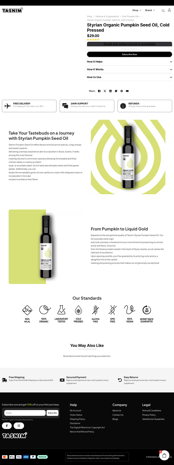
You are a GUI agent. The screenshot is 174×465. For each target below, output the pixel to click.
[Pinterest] (122, 91)
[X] (105, 91)
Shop (135, 10)
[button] (93, 39)
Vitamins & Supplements (107, 16)
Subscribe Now (129, 54)
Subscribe (52, 413)
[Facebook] (99, 91)
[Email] (127, 91)
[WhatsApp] (116, 91)
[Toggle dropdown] (140, 10)
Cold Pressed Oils (130, 16)
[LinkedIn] (110, 91)
